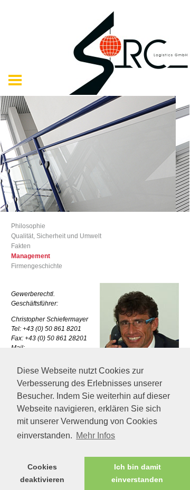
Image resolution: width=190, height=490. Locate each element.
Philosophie (28, 226)
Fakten (21, 246)
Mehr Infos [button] (95, 435)
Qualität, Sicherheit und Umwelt (56, 236)
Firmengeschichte (36, 266)
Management (30, 256)
